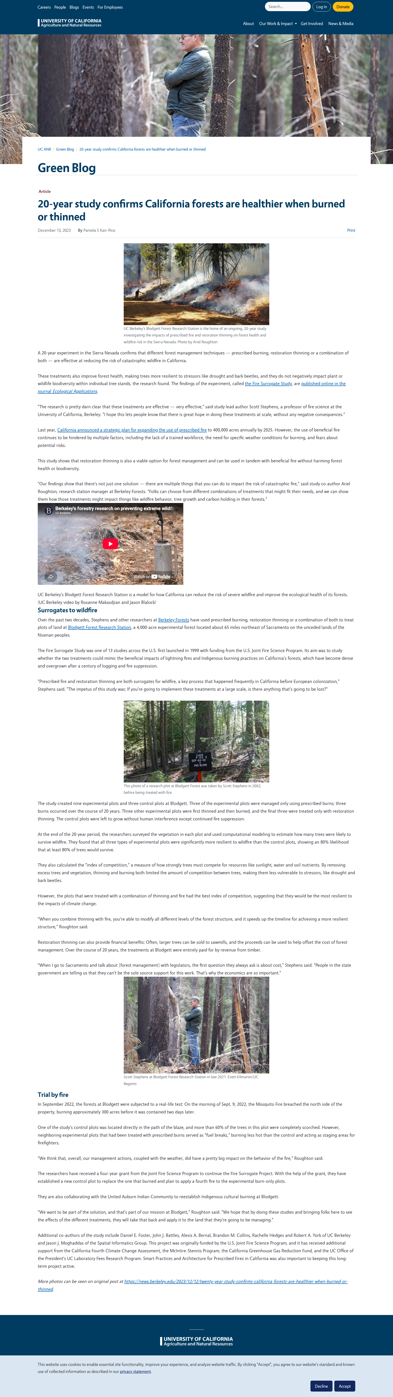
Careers (44, 7)
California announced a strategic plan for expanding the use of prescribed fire (132, 430)
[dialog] (196, 1376)
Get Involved (312, 23)
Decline (321, 1386)
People (60, 7)
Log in (321, 6)
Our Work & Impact (276, 23)
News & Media (340, 23)
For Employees (110, 7)
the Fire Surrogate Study (268, 383)
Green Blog (65, 149)
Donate (343, 6)
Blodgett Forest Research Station (99, 627)
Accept (345, 1386)
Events (88, 7)
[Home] (69, 23)
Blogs (74, 7)
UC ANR (44, 149)
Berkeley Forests (173, 620)
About (248, 23)
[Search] (308, 6)
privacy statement (135, 1371)
